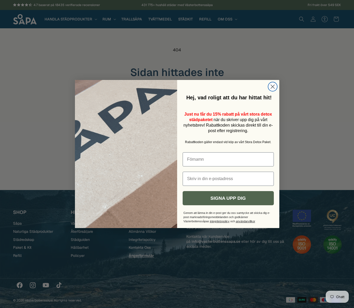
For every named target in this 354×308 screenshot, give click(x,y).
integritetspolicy (220, 221)
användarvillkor (245, 221)
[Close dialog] (272, 86)
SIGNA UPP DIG (228, 198)
